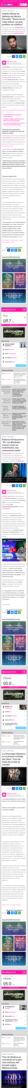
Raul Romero (5, 905)
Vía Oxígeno (17, 383)
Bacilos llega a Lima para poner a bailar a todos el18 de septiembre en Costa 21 (19, 737)
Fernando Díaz (6, 453)
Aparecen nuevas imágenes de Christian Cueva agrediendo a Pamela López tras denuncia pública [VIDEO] (19, 416)
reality (21, 240)
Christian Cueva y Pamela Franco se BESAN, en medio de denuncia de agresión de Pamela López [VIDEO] (19, 401)
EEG (3, 242)
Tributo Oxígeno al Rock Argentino (19, 742)
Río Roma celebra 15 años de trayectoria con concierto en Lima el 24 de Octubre (20, 374)
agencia (8, 242)
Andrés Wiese (19, 27)
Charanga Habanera (15, 905)
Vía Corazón (17, 377)
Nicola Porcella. (19, 33)
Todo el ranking (20, 365)
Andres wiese (5, 240)
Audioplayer (20, 461)
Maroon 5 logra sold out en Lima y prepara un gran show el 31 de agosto (20, 380)
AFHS (12, 242)
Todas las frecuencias (14, 325)
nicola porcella (14, 240)
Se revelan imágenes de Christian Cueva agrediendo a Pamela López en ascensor (19, 408)
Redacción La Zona (11, 61)
